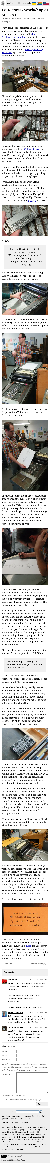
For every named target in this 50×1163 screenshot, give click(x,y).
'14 (20, 1137)
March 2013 (16, 19)
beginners (22, 1132)
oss (12, 1144)
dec (20, 1147)
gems (24, 1137)
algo (35, 1139)
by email (25, 1123)
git (31, 1137)
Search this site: (8, 1112)
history (4, 1137)
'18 (38, 1132)
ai (29, 1139)
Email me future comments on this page (22, 1099)
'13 (28, 1137)
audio (12, 1132)
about (8, 1116)
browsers (10, 1147)
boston (13, 1130)
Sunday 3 (6, 19)
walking (21, 1139)
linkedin (27, 1119)
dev (34, 1142)
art (39, 1139)
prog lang (24, 1130)
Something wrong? (15, 1156)
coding (13, 1142)
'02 (39, 1144)
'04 (9, 1144)
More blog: (6, 1127)
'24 (8, 1130)
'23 (18, 1130)
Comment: (6, 1074)
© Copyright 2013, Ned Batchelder (13, 1160)
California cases (32, 149)
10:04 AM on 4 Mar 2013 (38, 979)
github (21, 1119)
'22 (35, 1130)
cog (39, 1130)
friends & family (23, 1134)
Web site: (6, 1059)
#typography (43, 964)
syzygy (32, 200)
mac (43, 1147)
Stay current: (7, 1123)
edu (45, 1130)
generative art (36, 1134)
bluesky (28, 1116)
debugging (26, 1147)
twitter (14, 1139)
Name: (4, 1051)
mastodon (20, 1116)
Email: (4, 1055)
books (4, 1147)
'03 (16, 1144)
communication (23, 1142)
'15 (9, 1137)
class (28, 946)
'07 (9, 1142)
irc (40, 1116)
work (13, 1137)
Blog (20, 3)
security (5, 1139)
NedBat (10, 3)
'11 (10, 1139)
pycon (31, 1130)
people (20, 1144)
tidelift (11, 1119)
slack (44, 1116)
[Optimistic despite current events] (46, 3)
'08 (42, 1139)
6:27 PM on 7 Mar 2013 (38, 1027)
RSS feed (16, 1123)
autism (4, 1142)
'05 (38, 1142)
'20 (8, 1132)
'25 (38, 1127)
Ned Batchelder (15, 1012)
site (16, 1119)
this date (11, 1149)
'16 (44, 1134)
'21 (42, 1130)
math (4, 1132)
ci (17, 1137)
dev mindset (31, 1132)
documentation (7, 1134)
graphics (34, 1147)
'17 (15, 1134)
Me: (3, 1116)
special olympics (30, 1144)
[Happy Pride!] (39, 3)
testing (43, 1127)
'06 (31, 1142)
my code (33, 1127)
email (13, 1116)
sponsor (5, 1119)
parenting (37, 1137)
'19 (16, 1132)
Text (24, 3)
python (14, 1127)
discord (35, 1116)
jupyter (4, 1144)
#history (34, 964)
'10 (26, 1139)
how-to (42, 1142)
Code (29, 3)
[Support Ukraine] (34, 3)
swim (43, 1144)
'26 (28, 1127)
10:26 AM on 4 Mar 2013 (38, 1012)
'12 (43, 1137)
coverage (22, 1127)
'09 (32, 1139)
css (16, 1147)
